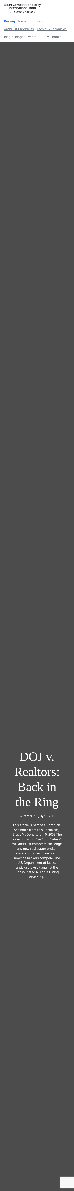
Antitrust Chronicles (19, 29)
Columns (36, 21)
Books (56, 37)
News (22, 21)
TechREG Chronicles (52, 29)
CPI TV (44, 37)
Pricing (9, 21)
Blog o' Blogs (13, 37)
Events (31, 37)
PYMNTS (29, 816)
